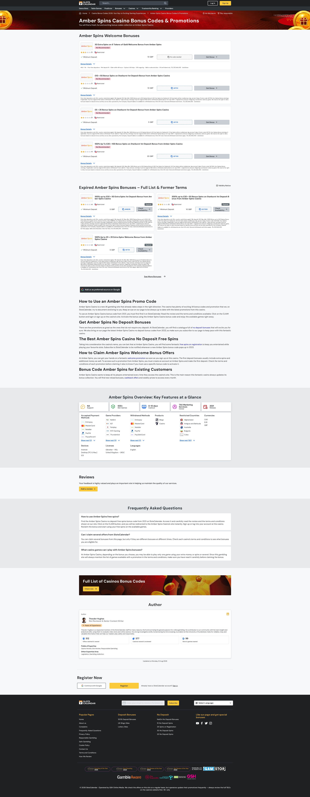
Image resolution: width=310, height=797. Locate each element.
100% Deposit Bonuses (127, 719)
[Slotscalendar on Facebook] (202, 723)
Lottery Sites (123, 727)
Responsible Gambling (88, 738)
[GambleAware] (186, 67)
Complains (83, 727)
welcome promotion (136, 358)
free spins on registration (191, 344)
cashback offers (131, 377)
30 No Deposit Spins (165, 730)
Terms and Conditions (87, 753)
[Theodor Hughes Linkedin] (228, 614)
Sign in (175, 686)
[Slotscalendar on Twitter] (207, 723)
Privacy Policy (84, 734)
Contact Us (83, 749)
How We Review (85, 756)
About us (82, 723)
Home (81, 719)
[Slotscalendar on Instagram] (211, 723)
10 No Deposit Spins (165, 723)
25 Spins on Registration (166, 727)
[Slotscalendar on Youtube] (198, 723)
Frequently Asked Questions (90, 730)
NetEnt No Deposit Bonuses (168, 719)
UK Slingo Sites (123, 723)
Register (124, 685)
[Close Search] (165, 3)
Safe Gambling (85, 742)
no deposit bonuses (201, 327)
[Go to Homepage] (87, 3)
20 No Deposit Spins (165, 734)
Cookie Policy (84, 745)
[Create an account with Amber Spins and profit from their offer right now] (176, 67)
